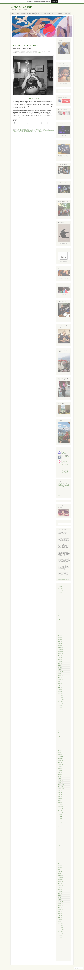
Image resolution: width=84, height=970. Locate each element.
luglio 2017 (60, 768)
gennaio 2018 (60, 756)
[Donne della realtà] (42, 26)
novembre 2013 (61, 857)
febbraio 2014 (60, 851)
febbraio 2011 (60, 923)
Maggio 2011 (60, 917)
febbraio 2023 (60, 647)
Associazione (23, 13)
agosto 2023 (60, 635)
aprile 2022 (60, 665)
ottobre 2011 (60, 907)
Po (16, 131)
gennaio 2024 (60, 625)
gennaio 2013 (60, 877)
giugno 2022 (60, 661)
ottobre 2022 (60, 655)
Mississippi (47, 130)
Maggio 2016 (60, 796)
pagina (29, 52)
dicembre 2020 (60, 697)
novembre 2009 (61, 954)
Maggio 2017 (60, 772)
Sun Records (23, 131)
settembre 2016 (61, 788)
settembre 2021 (61, 679)
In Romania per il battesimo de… (65, 472)
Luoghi (48, 13)
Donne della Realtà (23, 129)
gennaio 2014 (60, 853)
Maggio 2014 (60, 845)
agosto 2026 (60, 586)
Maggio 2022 (60, 663)
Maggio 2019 (60, 736)
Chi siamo (17, 13)
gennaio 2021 (60, 695)
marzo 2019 (60, 738)
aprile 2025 (60, 600)
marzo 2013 (60, 873)
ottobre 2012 (60, 883)
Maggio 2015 (60, 820)
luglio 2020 (60, 707)
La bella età (53, 13)
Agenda (29, 13)
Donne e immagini (30, 129)
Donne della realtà (21, 6)
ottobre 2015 (60, 810)
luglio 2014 (60, 841)
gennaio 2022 (60, 671)
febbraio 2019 (60, 740)
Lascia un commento (38, 131)
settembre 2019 (61, 728)
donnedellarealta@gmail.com (63, 579)
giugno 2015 (60, 818)
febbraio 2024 (60, 623)
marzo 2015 (60, 824)
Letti (45, 13)
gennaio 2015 (60, 828)
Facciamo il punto (66, 13)
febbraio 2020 (60, 717)
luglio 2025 (60, 594)
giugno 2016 (60, 794)
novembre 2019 (61, 724)
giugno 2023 (60, 639)
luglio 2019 (60, 732)
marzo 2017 (60, 776)
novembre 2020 (61, 699)
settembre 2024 (61, 611)
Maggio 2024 (60, 619)
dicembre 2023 (60, 627)
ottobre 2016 (60, 786)
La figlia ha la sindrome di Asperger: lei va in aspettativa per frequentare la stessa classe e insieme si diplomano (63, 485)
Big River (14, 130)
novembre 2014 (61, 832)
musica (16, 109)
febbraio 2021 (60, 693)
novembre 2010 (61, 929)
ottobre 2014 (60, 834)
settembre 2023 (61, 633)
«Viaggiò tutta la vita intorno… (65, 453)
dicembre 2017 (60, 758)
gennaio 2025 (60, 604)
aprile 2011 (60, 919)
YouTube (39, 52)
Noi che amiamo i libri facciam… (64, 461)
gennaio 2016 (60, 804)
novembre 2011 (61, 905)
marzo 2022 (60, 667)
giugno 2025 (60, 596)
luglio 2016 (60, 792)
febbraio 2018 (60, 754)
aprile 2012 (60, 895)
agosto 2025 (60, 592)
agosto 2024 (60, 613)
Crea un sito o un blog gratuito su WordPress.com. (42, 966)
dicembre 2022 (60, 651)
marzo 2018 (60, 752)
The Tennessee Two (29, 131)
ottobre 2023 (60, 631)
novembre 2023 (61, 629)
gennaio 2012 (60, 901)
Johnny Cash (33, 130)
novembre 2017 (61, 760)
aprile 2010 (60, 943)
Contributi (59, 13)
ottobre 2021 (60, 677)
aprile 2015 (60, 822)
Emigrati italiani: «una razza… (64, 467)
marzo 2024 (60, 621)
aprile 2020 (60, 713)
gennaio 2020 (60, 719)
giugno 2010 (60, 939)
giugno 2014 (60, 843)
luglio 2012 (60, 889)
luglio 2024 (60, 615)
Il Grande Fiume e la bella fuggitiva (26, 45)
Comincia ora (54, 1)
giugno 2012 (60, 891)
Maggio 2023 (60, 641)
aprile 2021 (60, 689)
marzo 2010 (60, 945)
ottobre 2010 (60, 931)
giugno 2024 (60, 617)
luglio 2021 (60, 683)
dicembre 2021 (60, 673)
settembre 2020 (61, 703)
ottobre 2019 (60, 726)
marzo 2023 (60, 645)
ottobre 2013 (60, 859)
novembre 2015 (61, 808)
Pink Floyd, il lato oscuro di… (65, 457)
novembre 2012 (61, 881)
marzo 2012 (60, 897)
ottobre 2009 (60, 956)
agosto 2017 (60, 766)
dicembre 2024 (60, 606)
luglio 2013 (60, 865)
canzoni (18, 129)
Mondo (37, 13)
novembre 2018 (61, 746)
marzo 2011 (60, 921)
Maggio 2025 (60, 598)
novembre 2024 (61, 609)
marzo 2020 (60, 715)
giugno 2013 (60, 867)
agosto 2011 (60, 911)
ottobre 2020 (60, 701)
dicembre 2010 (60, 927)
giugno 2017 (60, 770)
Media (33, 13)
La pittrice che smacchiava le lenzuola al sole (63, 492)
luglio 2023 (60, 637)
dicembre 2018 (60, 744)
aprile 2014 (60, 847)
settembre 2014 (61, 836)
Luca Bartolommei (39, 130)
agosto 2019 (60, 730)
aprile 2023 (60, 643)
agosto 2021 (60, 681)
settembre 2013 (61, 861)
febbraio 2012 (60, 899)
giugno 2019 (60, 734)
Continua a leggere (17, 116)
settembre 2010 (61, 933)
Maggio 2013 (60, 869)
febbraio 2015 (60, 826)
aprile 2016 (60, 798)
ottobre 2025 (60, 588)
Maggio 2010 (60, 941)
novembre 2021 (61, 675)
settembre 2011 (61, 909)
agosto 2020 (60, 705)
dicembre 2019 (60, 721)
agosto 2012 (60, 887)
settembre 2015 (61, 812)
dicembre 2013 (60, 855)
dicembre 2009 (60, 951)
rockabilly (19, 131)
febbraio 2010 (60, 947)
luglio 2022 (60, 659)
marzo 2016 (60, 800)
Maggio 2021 (60, 687)
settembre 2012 (61, 885)
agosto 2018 (60, 750)
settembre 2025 (61, 590)
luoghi (41, 129)
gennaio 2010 (60, 949)
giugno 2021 (60, 685)
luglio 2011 (60, 913)
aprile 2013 (60, 871)
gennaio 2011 (60, 925)
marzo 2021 (60, 691)
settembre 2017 (61, 764)
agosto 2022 (60, 657)
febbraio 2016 (60, 802)
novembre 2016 (61, 784)
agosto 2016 (60, 790)
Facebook (21, 130)
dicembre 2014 (60, 830)
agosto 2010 (60, 935)
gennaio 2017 (60, 780)
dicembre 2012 (60, 879)
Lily (62, 460)
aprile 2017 (60, 774)
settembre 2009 (61, 958)
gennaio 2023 (60, 649)
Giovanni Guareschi (27, 130)
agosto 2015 (60, 814)
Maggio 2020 (60, 711)
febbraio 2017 (60, 778)
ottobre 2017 (60, 762)
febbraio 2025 (60, 602)
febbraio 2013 (60, 875)
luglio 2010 (60, 937)
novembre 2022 (61, 653)
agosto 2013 (60, 863)
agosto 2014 (60, 839)
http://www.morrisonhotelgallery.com (33, 98)
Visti (41, 13)
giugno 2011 (60, 915)
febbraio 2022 (60, 669)
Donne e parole (36, 129)
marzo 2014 (60, 849)
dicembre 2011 (60, 903)
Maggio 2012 (60, 893)
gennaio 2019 (60, 742)
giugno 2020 (60, 709)
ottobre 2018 (60, 748)
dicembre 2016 (60, 782)
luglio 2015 (60, 816)
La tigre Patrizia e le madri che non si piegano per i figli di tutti (63, 489)
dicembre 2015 (60, 806)
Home (12, 13)
